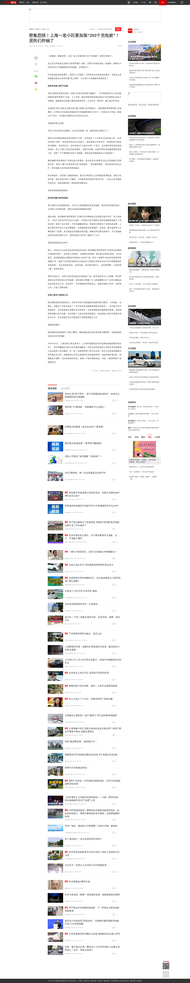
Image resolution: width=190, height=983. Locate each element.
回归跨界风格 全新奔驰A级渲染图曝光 (142, 389)
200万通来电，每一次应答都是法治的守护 (85, 473)
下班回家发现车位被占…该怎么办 (85, 633)
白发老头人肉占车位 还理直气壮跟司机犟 (89, 673)
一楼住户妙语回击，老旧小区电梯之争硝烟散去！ (93, 552)
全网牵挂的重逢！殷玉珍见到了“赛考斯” (84, 427)
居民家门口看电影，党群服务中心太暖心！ (86, 407)
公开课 (157, 437)
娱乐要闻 (132, 204)
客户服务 (99, 981)
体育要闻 (132, 116)
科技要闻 (132, 306)
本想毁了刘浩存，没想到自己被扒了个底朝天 (144, 225)
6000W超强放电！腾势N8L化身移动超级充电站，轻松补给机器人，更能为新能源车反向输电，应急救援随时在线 (92, 813)
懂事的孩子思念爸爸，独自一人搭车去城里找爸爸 (93, 686)
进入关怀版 (43, 2)
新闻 (43, 29)
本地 (136, 437)
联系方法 (87, 981)
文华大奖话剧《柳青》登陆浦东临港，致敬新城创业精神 (92, 894)
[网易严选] (144, 2)
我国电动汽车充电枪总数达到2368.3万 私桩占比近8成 (91, 754)
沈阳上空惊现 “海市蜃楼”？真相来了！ (83, 456)
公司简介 (80, 981)
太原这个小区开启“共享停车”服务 (81, 591)
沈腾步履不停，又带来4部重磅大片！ (142, 242)
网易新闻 (136, 29)
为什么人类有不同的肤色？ (138, 452)
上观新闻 (52, 46)
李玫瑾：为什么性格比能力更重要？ (141, 442)
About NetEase (72, 981)
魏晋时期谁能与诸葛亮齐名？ (139, 457)
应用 (27, 2)
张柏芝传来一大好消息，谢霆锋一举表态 (143, 237)
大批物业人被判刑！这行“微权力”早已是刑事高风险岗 (91, 715)
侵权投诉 (139, 981)
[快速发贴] (36, 58)
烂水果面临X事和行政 (79, 881)
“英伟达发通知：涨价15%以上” (139, 337)
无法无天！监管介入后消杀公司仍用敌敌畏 (86, 865)
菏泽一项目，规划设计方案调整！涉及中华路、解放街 (91, 826)
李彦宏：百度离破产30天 (137, 461)
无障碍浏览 (35, 2)
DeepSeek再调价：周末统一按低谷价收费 (143, 342)
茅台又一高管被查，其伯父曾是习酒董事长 (143, 284)
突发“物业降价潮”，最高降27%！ (81, 741)
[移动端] (129, 2)
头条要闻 (132, 42)
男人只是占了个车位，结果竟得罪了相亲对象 (91, 699)
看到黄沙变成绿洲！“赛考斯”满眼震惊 (83, 443)
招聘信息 (93, 981)
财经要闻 (132, 248)
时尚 (150, 437)
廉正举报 (132, 981)
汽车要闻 (132, 348)
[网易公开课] (136, 2)
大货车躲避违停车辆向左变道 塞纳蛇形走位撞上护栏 (94, 934)
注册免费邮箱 (171, 2)
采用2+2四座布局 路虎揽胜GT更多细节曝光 (144, 377)
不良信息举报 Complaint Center (119, 981)
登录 (162, 2)
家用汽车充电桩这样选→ (77, 767)
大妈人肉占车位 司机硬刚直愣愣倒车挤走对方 (91, 565)
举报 (119, 46)
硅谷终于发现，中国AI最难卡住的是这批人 (143, 333)
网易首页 (22, 2)
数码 (143, 437)
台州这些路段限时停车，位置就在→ (82, 604)
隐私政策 (106, 981)
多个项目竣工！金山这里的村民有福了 (83, 839)
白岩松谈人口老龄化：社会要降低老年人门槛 (144, 447)
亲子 (130, 437)
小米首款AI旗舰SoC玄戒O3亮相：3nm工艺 (144, 328)
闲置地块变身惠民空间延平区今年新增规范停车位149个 (92, 506)
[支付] (150, 2)
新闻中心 (38, 29)
